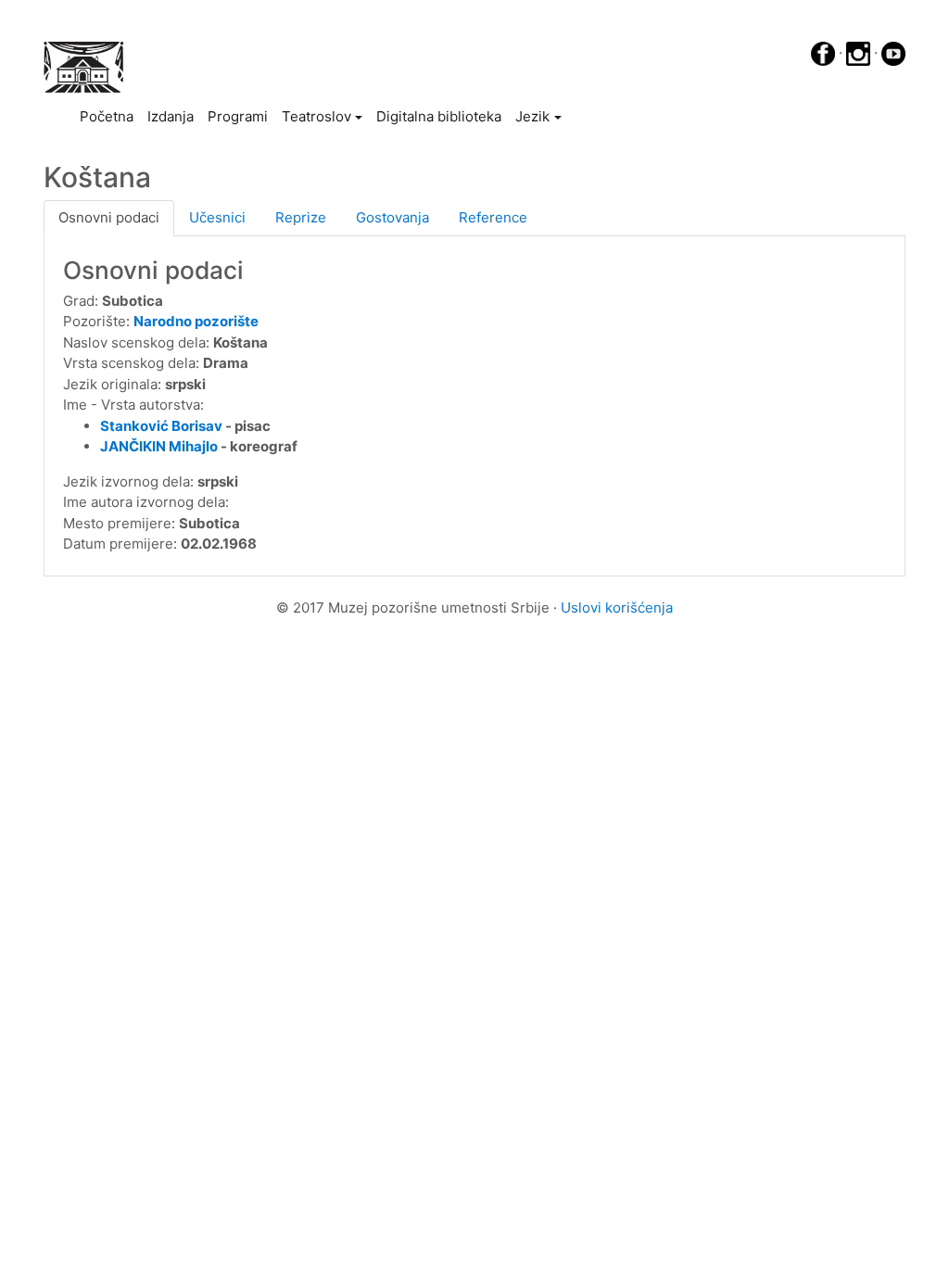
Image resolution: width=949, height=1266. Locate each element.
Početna (110, 116)
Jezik (532, 116)
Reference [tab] (493, 217)
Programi (238, 116)
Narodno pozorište (196, 321)
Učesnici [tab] (217, 217)
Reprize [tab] (300, 217)
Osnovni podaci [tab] (108, 217)
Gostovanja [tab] (392, 217)
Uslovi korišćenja (617, 607)
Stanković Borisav (161, 426)
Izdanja (170, 116)
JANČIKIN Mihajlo (159, 446)
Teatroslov (316, 116)
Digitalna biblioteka (438, 116)
